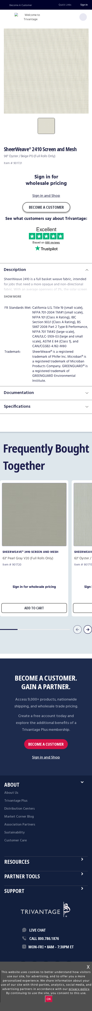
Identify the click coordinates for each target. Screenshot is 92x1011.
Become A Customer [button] (46, 207)
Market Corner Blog (19, 816)
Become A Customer (20, 5)
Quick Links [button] (65, 5)
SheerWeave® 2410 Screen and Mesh (30, 552)
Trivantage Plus (15, 801)
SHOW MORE (12, 296)
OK (49, 999)
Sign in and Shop (46, 196)
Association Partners (19, 824)
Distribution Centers (19, 809)
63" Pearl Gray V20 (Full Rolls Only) (28, 558)
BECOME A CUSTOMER (46, 744)
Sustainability (14, 832)
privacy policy (79, 989)
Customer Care (15, 840)
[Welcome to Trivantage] (31, 17)
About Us (11, 793)
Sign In (84, 5)
